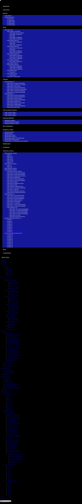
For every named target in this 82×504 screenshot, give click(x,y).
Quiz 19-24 (9, 400)
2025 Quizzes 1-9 (8, 345)
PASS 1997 (12, 299)
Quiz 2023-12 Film (10, 428)
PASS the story (8, 278)
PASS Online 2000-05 (11, 304)
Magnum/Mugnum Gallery (10, 373)
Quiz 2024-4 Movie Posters (12, 444)
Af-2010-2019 (9, 273)
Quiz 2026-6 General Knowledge (13, 342)
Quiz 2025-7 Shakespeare (12, 356)
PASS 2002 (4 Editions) (14, 309)
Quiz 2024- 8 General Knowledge (13, 451)
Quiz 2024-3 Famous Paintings (13, 443)
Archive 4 (9, 470)
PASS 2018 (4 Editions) (14, 317)
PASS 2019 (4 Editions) (14, 319)
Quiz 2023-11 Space (11, 425)
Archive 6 (9, 474)
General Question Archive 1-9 (10, 464)
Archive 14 (9, 488)
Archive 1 (9, 466)
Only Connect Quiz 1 (9, 363)
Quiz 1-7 (8, 407)
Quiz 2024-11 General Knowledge (16, 457)
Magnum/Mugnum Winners (10, 371)
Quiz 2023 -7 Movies (11, 433)
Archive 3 (9, 469)
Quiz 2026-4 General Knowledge (13, 338)
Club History (7, 265)
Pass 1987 (11, 285)
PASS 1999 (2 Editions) (14, 303)
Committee (4, 391)
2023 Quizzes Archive (9, 412)
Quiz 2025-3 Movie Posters (12, 350)
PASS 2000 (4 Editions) (14, 306)
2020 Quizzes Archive (9, 394)
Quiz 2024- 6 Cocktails (11, 448)
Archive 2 (9, 467)
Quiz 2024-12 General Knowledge (16, 459)
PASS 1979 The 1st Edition (14, 281)
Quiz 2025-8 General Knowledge (13, 358)
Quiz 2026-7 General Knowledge (13, 343)
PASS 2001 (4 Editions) (14, 307)
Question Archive (5, 392)
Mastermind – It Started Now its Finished (13, 387)
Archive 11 (9, 483)
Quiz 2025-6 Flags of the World (13, 355)
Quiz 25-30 (9, 402)
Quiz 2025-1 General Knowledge (13, 347)
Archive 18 (9, 495)
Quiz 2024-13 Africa (13, 461)
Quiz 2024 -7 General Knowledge (13, 449)
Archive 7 (9, 475)
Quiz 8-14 (9, 408)
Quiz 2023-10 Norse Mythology (13, 422)
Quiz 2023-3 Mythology (11, 420)
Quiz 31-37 (9, 404)
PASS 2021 (12, 324)
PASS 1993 (12, 293)
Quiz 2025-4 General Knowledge (13, 351)
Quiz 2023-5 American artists (13, 426)
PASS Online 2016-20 (11, 316)
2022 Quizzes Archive (9, 410)
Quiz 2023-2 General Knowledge (13, 417)
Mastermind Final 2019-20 (10, 386)
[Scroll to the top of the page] (0, 503)
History (3, 263)
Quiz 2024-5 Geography (12, 446)
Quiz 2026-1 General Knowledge (13, 334)
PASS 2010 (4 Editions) (14, 312)
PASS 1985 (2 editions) (14, 283)
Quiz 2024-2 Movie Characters (13, 441)
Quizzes (3, 330)
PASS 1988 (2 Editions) (14, 286)
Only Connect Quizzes (6, 361)
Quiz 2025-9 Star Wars (11, 360)
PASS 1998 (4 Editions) (14, 301)
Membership (4, 389)
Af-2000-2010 (10, 272)
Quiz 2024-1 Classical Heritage (13, 439)
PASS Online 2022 (10, 325)
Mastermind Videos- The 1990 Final (11, 384)
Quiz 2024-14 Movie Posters (15, 462)
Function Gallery (8, 377)
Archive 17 (9, 493)
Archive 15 (9, 490)
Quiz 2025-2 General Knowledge (13, 348)
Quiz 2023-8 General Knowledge (13, 415)
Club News (4, 262)
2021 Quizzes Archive (9, 405)
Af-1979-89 (9, 268)
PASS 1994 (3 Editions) (14, 294)
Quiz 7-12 (9, 397)
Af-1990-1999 (9, 270)
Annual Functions (8, 267)
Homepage (4, 260)
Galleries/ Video (5, 376)
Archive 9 (9, 479)
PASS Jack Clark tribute (11, 329)
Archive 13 (9, 487)
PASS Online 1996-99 (11, 296)
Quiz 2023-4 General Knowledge (13, 423)
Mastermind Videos (8, 381)
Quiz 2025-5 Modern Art (12, 353)
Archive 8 (9, 477)
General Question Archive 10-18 (11, 480)
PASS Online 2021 (10, 322)
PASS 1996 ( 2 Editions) (14, 298)
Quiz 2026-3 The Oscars (12, 337)
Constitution (4, 498)
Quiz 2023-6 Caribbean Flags (12, 430)
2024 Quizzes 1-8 (8, 438)
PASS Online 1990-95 (11, 290)
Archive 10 (9, 482)
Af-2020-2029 (10, 275)
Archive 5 (9, 472)
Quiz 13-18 (9, 399)
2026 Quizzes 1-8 (8, 332)
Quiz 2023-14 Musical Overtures (13, 435)
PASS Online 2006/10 (11, 311)
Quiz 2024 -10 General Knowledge (16, 454)
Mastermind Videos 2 (9, 382)
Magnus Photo (7, 379)
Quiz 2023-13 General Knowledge (13, 431)
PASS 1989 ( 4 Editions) (14, 288)
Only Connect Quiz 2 (9, 364)
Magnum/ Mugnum (8, 369)
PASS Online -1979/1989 (11, 280)
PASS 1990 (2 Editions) (14, 291)
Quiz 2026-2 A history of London (13, 335)
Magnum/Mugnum (6, 368)
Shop (3, 496)
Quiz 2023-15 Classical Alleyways (13, 436)
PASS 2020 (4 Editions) (14, 320)
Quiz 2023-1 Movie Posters (12, 413)
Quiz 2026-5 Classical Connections (14, 340)
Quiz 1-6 (8, 395)
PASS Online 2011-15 (11, 314)
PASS (3, 277)
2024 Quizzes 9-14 (10, 452)
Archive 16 (9, 492)
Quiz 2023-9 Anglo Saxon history (13, 418)
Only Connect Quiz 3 (9, 366)
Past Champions (5, 374)
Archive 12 (9, 485)
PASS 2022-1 (12, 327)
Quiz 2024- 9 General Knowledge (16, 456)
